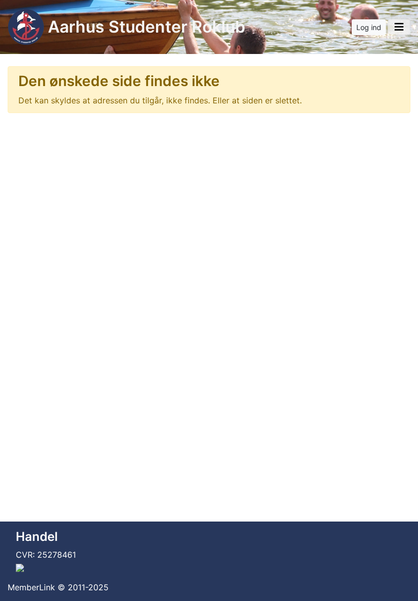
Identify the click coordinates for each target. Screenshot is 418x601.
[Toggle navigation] (399, 27)
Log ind (368, 27)
